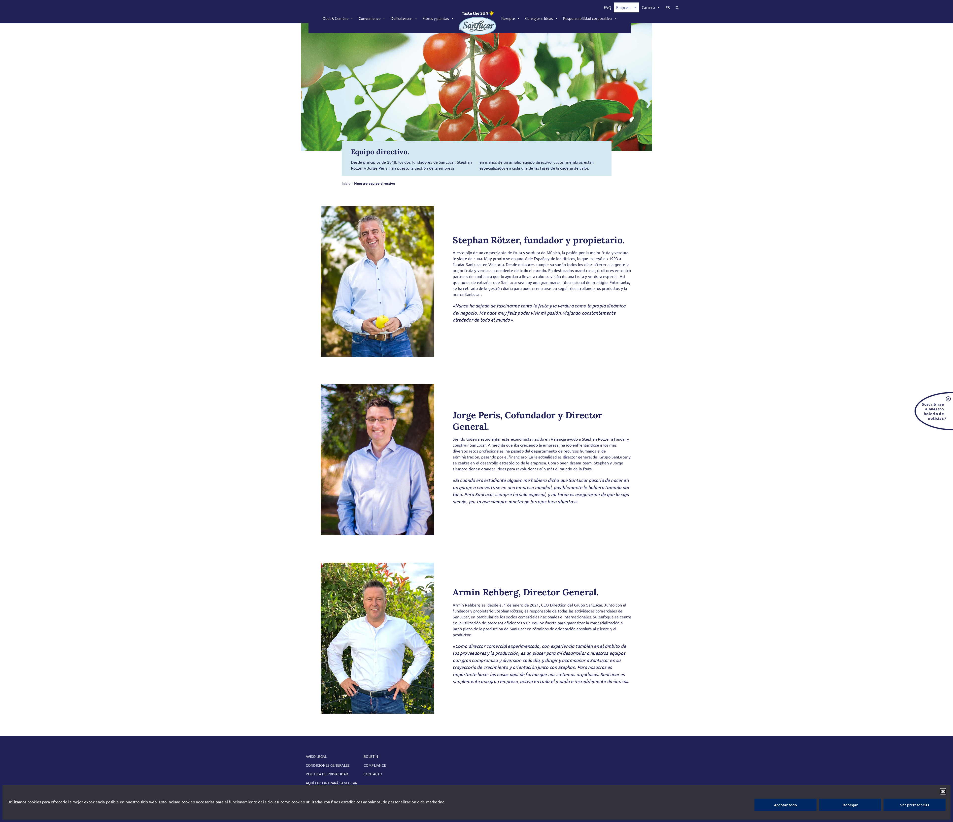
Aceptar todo (785, 804)
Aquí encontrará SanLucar (332, 783)
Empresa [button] (624, 7)
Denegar (850, 804)
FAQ (607, 7)
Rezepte (508, 18)
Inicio (346, 183)
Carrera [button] (648, 7)
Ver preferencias (914, 804)
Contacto (373, 774)
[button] (943, 791)
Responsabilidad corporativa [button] (587, 18)
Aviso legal (316, 756)
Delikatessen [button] (401, 18)
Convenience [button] (369, 18)
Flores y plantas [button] (436, 18)
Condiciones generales (328, 765)
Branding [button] (467, 28)
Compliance (375, 765)
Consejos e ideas (539, 18)
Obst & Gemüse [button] (335, 18)
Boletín (371, 756)
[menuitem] (607, 7)
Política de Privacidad (327, 774)
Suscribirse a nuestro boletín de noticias (933, 410)
